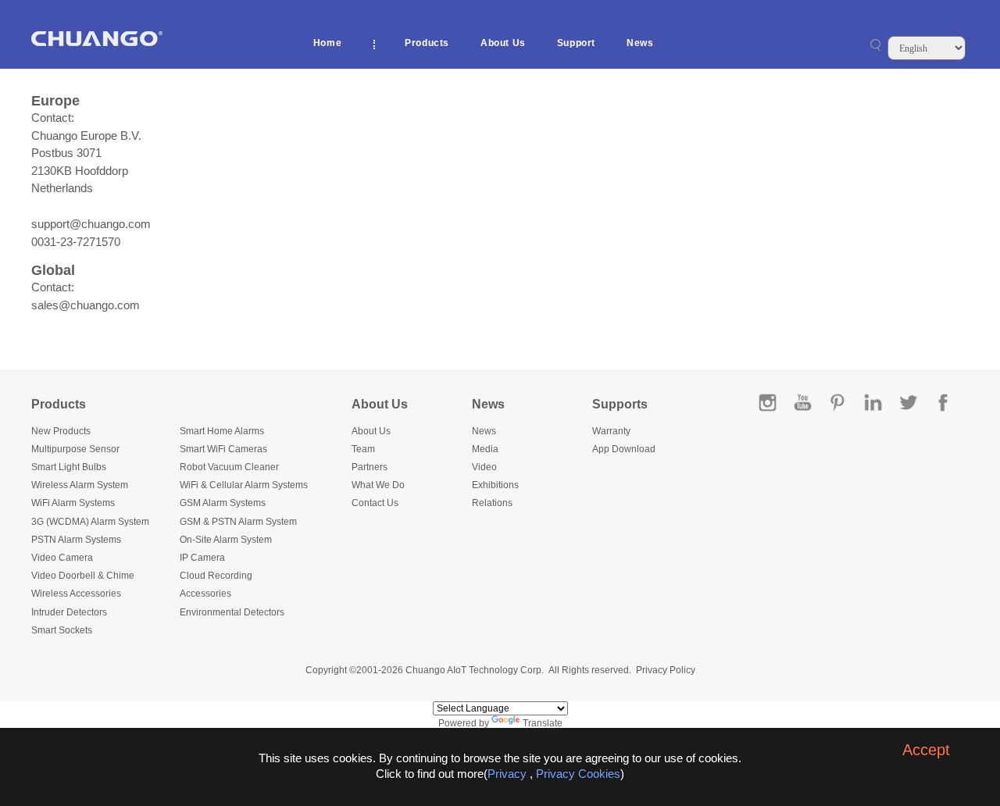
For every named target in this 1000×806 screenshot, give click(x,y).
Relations (492, 503)
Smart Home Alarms (222, 431)
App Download (623, 449)
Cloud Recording (216, 575)
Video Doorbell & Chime (82, 575)
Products (427, 42)
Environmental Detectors (232, 612)
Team (363, 449)
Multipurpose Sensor (75, 449)
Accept (926, 749)
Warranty (611, 431)
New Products (61, 431)
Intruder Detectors (69, 612)
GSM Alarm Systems (223, 503)
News (640, 42)
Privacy (507, 773)
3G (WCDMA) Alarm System (90, 521)
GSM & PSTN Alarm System (238, 521)
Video (484, 467)
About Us (503, 42)
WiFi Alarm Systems (73, 503)
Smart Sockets (61, 630)
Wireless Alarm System (79, 485)
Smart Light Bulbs (68, 467)
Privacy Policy (665, 670)
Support (576, 42)
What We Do (378, 485)
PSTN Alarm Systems (76, 539)
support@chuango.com (91, 223)
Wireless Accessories (76, 593)
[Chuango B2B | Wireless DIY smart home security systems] (96, 42)
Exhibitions (495, 485)
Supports (620, 404)
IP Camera (202, 557)
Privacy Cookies (578, 773)
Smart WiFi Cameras (223, 449)
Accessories (205, 593)
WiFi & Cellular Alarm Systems (244, 485)
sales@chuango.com (85, 305)
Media (485, 449)
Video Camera (62, 557)
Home (327, 42)
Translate (542, 723)
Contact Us (375, 503)
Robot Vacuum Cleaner (229, 467)
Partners (370, 467)
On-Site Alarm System (226, 539)
